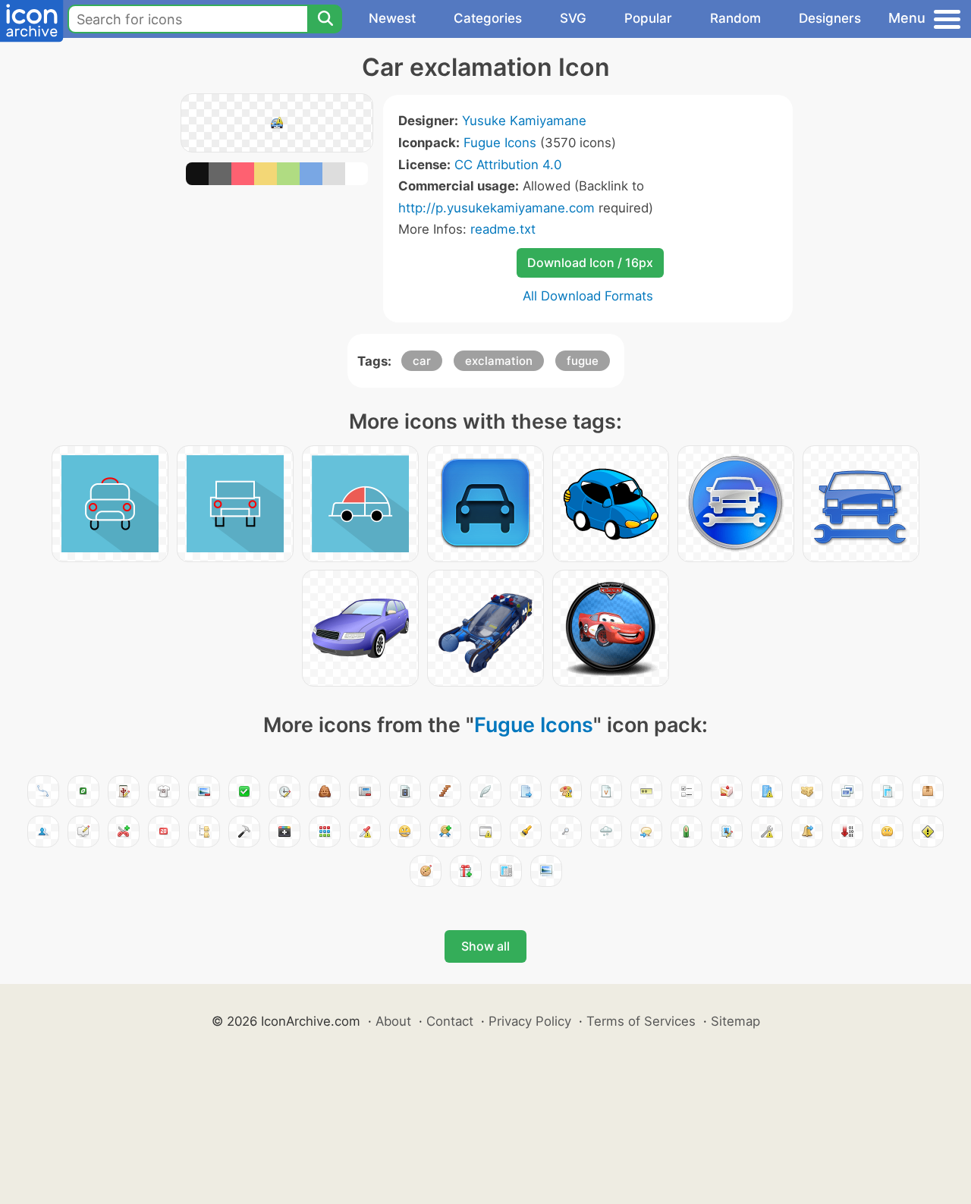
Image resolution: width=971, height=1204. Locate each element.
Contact (449, 1021)
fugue (583, 361)
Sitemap (735, 1021)
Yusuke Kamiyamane (524, 120)
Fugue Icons (500, 142)
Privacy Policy (530, 1021)
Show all (485, 946)
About (393, 1021)
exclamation (499, 361)
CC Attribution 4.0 (507, 164)
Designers (830, 18)
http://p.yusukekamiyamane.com (496, 207)
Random (735, 18)
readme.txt (503, 229)
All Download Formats (588, 295)
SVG (573, 18)
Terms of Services (641, 1021)
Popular (648, 18)
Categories (488, 18)
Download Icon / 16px (590, 262)
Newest (392, 18)
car (422, 361)
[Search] (324, 19)
